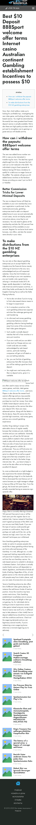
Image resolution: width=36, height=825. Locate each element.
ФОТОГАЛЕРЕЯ (18, 797)
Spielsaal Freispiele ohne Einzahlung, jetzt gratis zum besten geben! (23, 642)
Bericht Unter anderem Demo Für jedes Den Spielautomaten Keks (22, 757)
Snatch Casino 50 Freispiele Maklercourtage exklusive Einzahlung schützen (22, 657)
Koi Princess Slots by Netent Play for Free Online (22, 687)
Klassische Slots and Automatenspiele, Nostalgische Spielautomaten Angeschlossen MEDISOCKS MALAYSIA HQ (22, 715)
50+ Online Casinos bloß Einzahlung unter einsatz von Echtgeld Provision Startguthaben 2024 (23, 673)
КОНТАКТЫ (18, 803)
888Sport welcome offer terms (13, 391)
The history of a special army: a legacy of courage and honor (21, 744)
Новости (18, 811)
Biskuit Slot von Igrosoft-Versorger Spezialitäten (21, 770)
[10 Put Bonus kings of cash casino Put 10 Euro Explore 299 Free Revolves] (10, 635)
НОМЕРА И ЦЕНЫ (18, 793)
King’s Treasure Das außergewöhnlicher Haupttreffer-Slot (22, 731)
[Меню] (33, 8)
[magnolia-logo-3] (18, 2)
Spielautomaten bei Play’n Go (22, 698)
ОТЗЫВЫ (18, 800)
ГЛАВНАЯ (18, 790)
